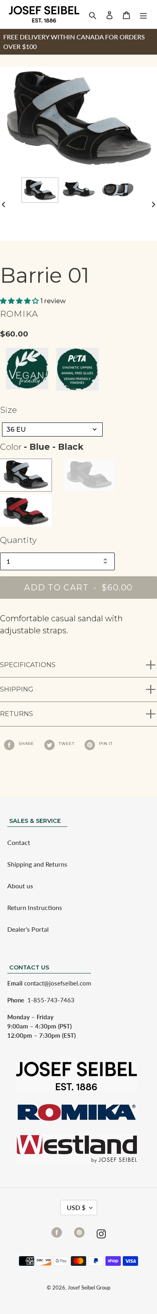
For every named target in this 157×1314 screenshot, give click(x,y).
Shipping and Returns (37, 864)
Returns (16, 714)
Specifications (28, 665)
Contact (18, 842)
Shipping (16, 689)
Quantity (18, 540)
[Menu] (143, 14)
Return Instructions (34, 907)
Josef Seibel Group (89, 1287)
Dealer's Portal (28, 929)
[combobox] (52, 429)
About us (20, 886)
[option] (39, 190)
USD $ (76, 1207)
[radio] (26, 475)
